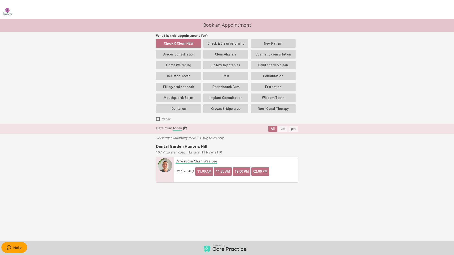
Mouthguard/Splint (178, 98)
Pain (226, 76)
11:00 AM (204, 171)
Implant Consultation (226, 98)
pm (293, 129)
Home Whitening (178, 65)
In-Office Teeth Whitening (178, 77)
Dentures (178, 108)
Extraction (273, 87)
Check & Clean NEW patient (178, 45)
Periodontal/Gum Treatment (226, 88)
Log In (427, 12)
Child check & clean (273, 65)
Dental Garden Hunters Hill (181, 146)
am (282, 129)
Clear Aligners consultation (226, 55)
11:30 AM (223, 171)
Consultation (273, 76)
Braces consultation (179, 54)
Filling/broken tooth (178, 87)
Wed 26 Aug (185, 171)
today (177, 128)
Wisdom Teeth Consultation (273, 99)
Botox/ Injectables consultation (225, 66)
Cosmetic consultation (273, 54)
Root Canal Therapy (273, 108)
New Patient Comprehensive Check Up (273, 45)
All (273, 129)
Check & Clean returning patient (225, 45)
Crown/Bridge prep (225, 108)
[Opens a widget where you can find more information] (14, 248)
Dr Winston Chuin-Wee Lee (196, 161)
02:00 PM (260, 171)
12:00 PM (242, 171)
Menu (443, 12)
